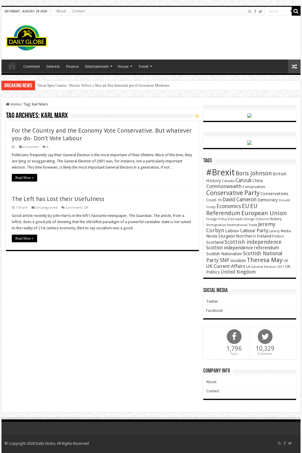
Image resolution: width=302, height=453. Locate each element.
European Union (264, 213)
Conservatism (253, 187)
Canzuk (243, 180)
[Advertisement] (188, 35)
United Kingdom (238, 272)
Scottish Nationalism (224, 253)
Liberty (274, 231)
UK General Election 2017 (265, 267)
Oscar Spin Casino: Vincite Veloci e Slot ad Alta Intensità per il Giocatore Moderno (103, 85)
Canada (228, 181)
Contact (78, 11)
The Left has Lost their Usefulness (58, 198)
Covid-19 (213, 200)
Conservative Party (233, 193)
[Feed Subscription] (197, 116)
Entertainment (97, 66)
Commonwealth (224, 186)
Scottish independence (253, 242)
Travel (143, 66)
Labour (232, 230)
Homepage (12, 66)
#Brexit (220, 172)
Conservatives (274, 193)
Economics (228, 206)
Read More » (24, 178)
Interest (53, 66)
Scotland (215, 242)
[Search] (296, 11)
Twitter (212, 301)
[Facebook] (255, 11)
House (123, 66)
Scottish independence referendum (242, 248)
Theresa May (265, 259)
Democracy (267, 199)
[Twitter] (260, 11)
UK (285, 260)
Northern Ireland (253, 236)
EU (245, 206)
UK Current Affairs (225, 266)
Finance (72, 66)
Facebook (214, 310)
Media (286, 231)
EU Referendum (231, 209)
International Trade (242, 225)
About (61, 11)
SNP (224, 260)
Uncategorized (46, 208)
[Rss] (250, 11)
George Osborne (256, 219)
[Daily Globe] (26, 36)
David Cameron (239, 199)
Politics (278, 236)
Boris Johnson (254, 173)
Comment (31, 66)
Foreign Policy (216, 219)
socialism (238, 260)
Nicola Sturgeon (220, 236)
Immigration (216, 225)
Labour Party (254, 230)
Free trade (235, 219)
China (257, 180)
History (276, 219)
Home (14, 104)
